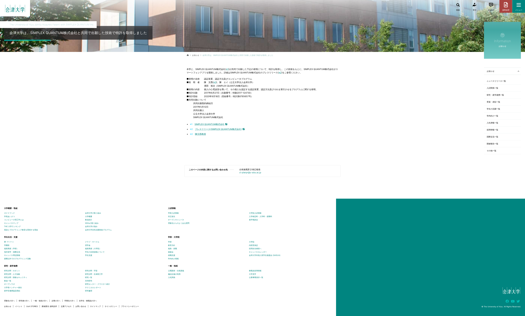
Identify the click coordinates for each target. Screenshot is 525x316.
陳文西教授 (200, 134)
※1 (227, 69)
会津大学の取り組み (93, 213)
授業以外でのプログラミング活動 (17, 259)
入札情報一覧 (492, 123)
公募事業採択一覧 (256, 277)
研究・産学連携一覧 (495, 95)
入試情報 (172, 208)
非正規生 (171, 216)
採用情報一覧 (492, 130)
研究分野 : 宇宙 (91, 271)
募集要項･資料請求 (49, 306)
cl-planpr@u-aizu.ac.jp (250, 172)
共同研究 (88, 281)
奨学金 (87, 245)
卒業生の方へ (69, 301)
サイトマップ (95, 306)
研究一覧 (88, 277)
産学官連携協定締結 (12, 291)
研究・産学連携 (11, 266)
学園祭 (6, 245)
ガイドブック (9, 213)
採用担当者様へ (255, 248)
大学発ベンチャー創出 (13, 287)
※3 (215, 82)
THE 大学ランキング (12, 226)
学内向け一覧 (492, 116)
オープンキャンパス (176, 220)
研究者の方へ (24, 301)
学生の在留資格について (95, 252)
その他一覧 (491, 150)
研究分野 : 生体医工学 (94, 274)
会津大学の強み (91, 226)
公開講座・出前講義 (176, 271)
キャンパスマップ (11, 223)
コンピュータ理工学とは (14, 220)
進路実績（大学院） (93, 248)
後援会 (170, 252)
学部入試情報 (173, 213)
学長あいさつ (9, 216)
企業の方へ (56, 301)
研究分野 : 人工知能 (12, 274)
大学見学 (252, 274)
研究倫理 (88, 291)
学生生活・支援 (11, 237)
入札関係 (171, 277)
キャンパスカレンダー (258, 252)
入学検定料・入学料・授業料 (260, 216)
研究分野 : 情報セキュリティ (15, 277)
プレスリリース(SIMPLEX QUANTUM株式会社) (218, 129)
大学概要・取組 (11, 208)
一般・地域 (173, 266)
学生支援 (88, 255)
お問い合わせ (80, 306)
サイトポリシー (111, 306)
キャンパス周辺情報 (12, 255)
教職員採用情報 (255, 271)
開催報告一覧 (492, 143)
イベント (18, 306)
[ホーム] (188, 55)
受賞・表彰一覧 (493, 102)
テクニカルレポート (93, 287)
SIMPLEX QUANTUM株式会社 (209, 124)
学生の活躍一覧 (493, 109)
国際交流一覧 (492, 137)
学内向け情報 (173, 259)
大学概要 (88, 216)
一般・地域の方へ (40, 301)
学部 (170, 242)
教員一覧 (7, 281)
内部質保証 (253, 245)
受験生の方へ (9, 301)
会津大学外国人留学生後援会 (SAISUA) (264, 255)
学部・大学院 (174, 237)
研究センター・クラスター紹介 (97, 284)
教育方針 (171, 245)
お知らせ (195, 55)
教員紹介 (88, 220)
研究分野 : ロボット (12, 271)
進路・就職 (172, 248)
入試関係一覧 (492, 88)
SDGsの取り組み (92, 223)
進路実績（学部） (11, 248)
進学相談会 (253, 220)
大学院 (251, 242)
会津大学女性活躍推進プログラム (98, 230)
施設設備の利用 (174, 274)
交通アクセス (66, 306)
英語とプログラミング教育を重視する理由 (21, 230)
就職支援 (171, 255)
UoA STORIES (32, 306)
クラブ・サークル (92, 242)
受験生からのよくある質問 (178, 223)
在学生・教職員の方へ (88, 301)
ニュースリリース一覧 (496, 81)
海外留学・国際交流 (12, 252)
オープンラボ (9, 284)
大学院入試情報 (255, 213)
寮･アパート (9, 242)
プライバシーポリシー (130, 306)
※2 (280, 72)
